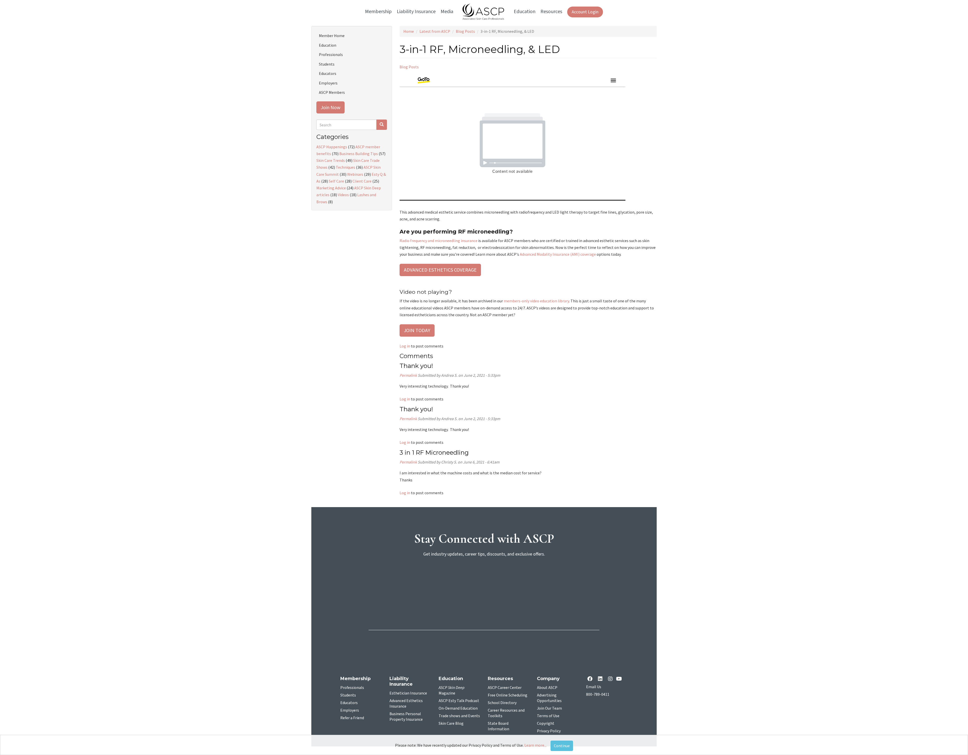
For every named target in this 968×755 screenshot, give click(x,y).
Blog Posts (465, 31)
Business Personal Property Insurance (406, 716)
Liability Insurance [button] (416, 11)
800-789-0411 (597, 694)
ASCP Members (332, 92)
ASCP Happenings (331, 146)
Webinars (355, 174)
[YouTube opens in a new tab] (620, 679)
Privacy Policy (549, 731)
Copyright (545, 723)
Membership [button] (378, 11)
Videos (343, 194)
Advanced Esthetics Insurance (406, 703)
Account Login (585, 12)
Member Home (332, 35)
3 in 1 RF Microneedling (434, 452)
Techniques (345, 167)
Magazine (452, 690)
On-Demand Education (458, 708)
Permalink (408, 375)
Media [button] (447, 11)
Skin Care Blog (451, 723)
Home (408, 31)
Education (327, 45)
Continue (562, 745)
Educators (327, 73)
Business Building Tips (358, 153)
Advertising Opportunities (549, 698)
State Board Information (498, 726)
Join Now (330, 107)
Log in (405, 346)
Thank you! (416, 365)
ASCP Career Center (505, 687)
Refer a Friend (352, 718)
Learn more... (535, 745)
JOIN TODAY (417, 330)
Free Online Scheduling (507, 695)
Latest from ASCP (434, 31)
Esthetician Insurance (408, 693)
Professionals (331, 54)
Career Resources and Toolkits (506, 713)
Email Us (593, 687)
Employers (328, 82)
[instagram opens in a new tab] (610, 679)
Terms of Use (548, 716)
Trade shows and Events (459, 716)
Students (327, 64)
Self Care (336, 181)
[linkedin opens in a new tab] (601, 679)
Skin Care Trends (330, 160)
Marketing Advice (331, 187)
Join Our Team (549, 708)
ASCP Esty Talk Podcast (459, 701)
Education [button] (524, 11)
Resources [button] (551, 11)
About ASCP (547, 687)
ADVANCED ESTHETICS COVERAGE (440, 270)
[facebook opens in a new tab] (591, 679)
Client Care (362, 181)
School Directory (502, 703)
